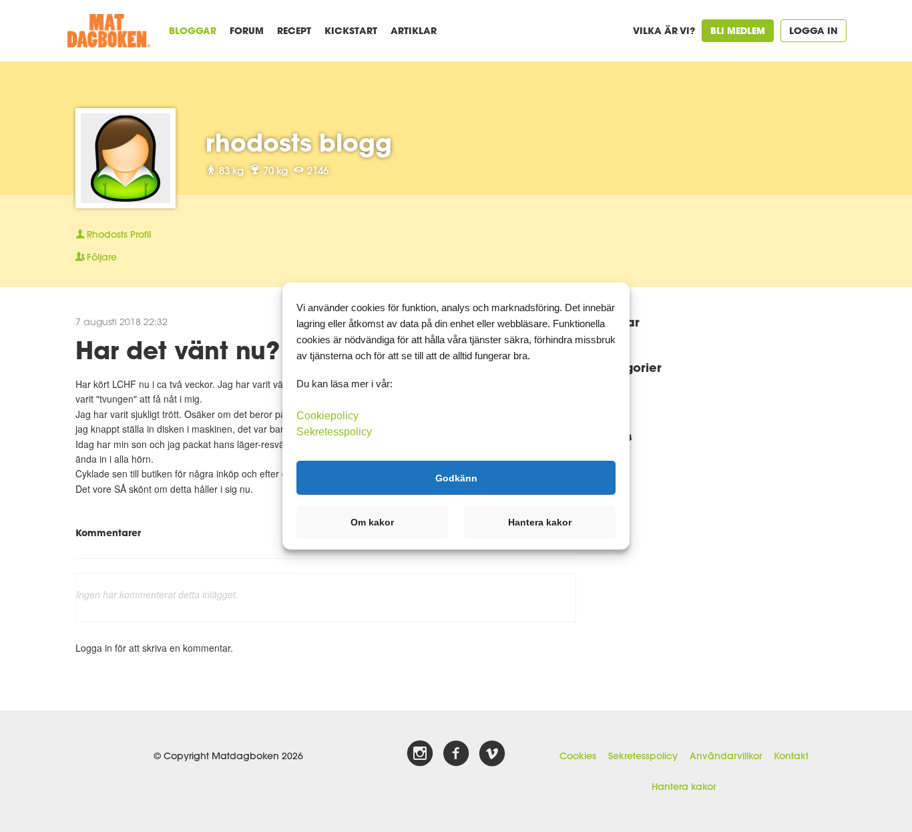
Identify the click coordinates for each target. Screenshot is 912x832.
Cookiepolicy (327, 415)
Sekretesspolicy (643, 756)
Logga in (813, 30)
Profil (119, 234)
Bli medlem (737, 30)
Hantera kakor (684, 787)
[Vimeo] (492, 754)
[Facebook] (456, 754)
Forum (247, 30)
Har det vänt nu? (177, 350)
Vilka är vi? (664, 30)
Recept (294, 30)
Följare (102, 257)
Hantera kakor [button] (540, 522)
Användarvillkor (726, 756)
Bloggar (192, 30)
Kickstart (350, 30)
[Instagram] (420, 754)
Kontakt (791, 756)
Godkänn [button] (456, 477)
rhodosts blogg (299, 142)
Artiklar (414, 30)
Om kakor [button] (372, 522)
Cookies (577, 756)
